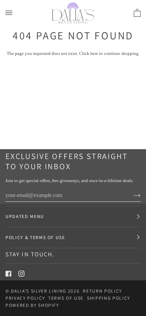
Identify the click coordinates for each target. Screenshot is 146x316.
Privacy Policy (25, 298)
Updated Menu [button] (24, 216)
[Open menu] (15, 13)
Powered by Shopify (32, 305)
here (94, 53)
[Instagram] (21, 274)
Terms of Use (66, 298)
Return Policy (102, 291)
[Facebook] (8, 274)
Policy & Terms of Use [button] (35, 237)
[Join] (132, 195)
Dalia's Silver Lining (38, 291)
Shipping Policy (108, 298)
